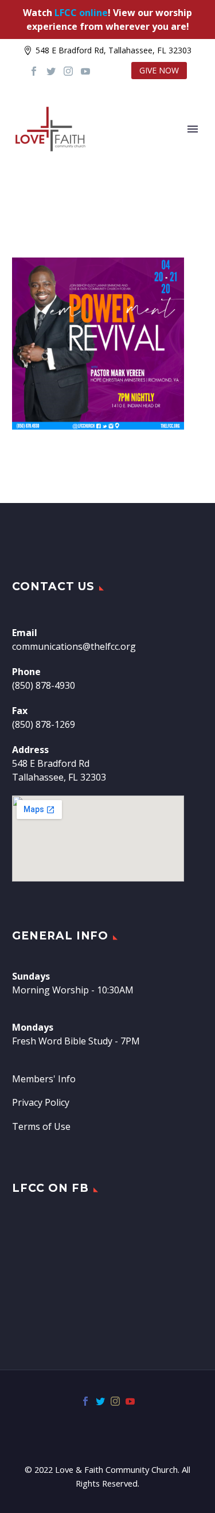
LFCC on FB (50, 1188)
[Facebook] (33, 71)
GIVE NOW (159, 70)
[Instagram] (68, 71)
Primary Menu (192, 129)
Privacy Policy (40, 1102)
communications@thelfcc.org (74, 646)
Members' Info (44, 1079)
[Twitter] (51, 71)
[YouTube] (85, 71)
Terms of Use (41, 1126)
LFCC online (81, 12)
